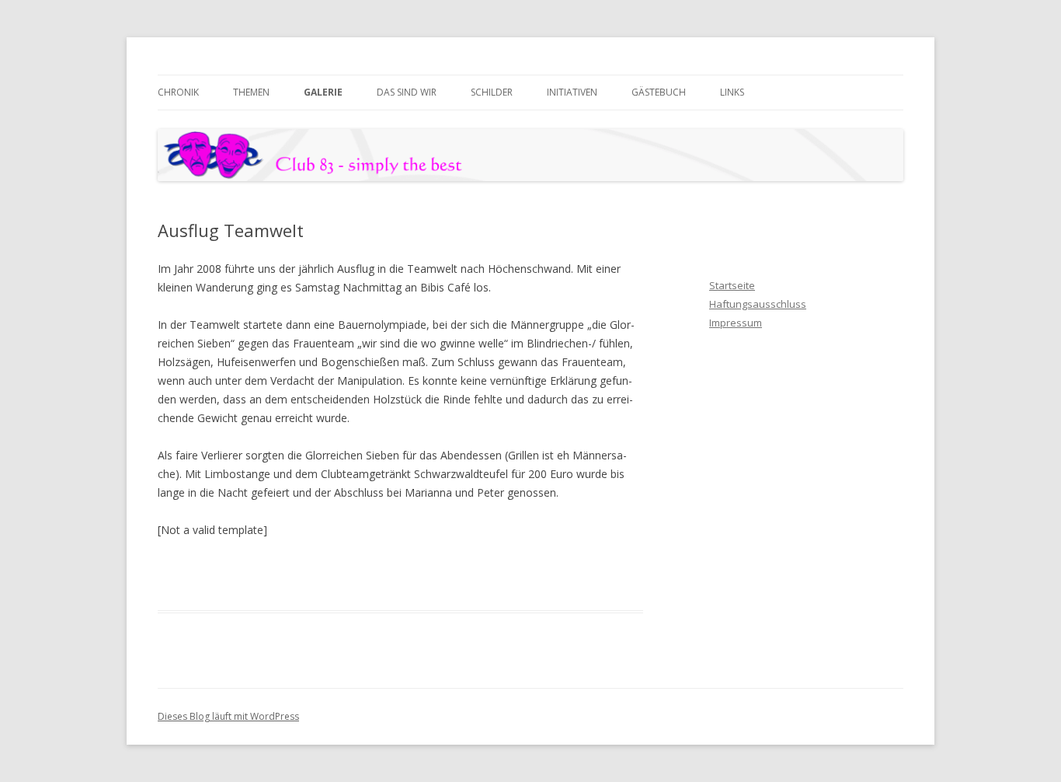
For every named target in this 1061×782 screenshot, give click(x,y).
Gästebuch (658, 92)
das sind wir (407, 92)
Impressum (735, 323)
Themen (251, 92)
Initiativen (572, 92)
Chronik (178, 92)
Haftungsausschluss (757, 304)
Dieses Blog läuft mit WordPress (228, 716)
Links (732, 92)
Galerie (323, 92)
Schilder (492, 92)
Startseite (732, 285)
